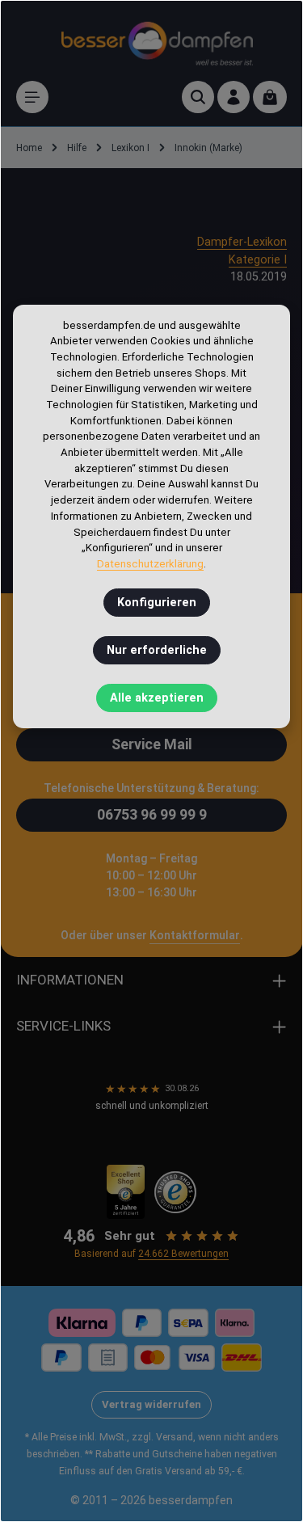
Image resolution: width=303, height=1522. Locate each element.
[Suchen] (198, 97)
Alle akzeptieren (157, 698)
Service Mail (152, 744)
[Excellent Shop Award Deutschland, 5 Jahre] (125, 1192)
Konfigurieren (156, 602)
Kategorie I (258, 260)
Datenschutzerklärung (150, 564)
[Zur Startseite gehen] (156, 41)
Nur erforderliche (157, 650)
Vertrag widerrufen (151, 1404)
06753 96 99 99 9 (152, 814)
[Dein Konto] (233, 97)
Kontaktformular (194, 935)
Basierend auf (151, 1253)
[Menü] (32, 97)
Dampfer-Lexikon (242, 242)
